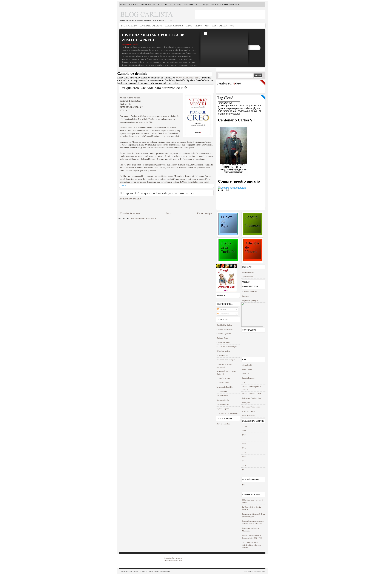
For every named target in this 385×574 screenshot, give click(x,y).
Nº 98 (244, 435)
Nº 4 (243, 469)
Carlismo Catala (222, 338)
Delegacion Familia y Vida (251, 398)
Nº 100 (244, 426)
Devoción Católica (223, 423)
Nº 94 (244, 452)
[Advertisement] (212, 14)
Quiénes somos (247, 276)
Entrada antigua (204, 213)
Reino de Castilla (223, 400)
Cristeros (245, 296)
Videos (198, 25)
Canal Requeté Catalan (225, 329)
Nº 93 (244, 456)
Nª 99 (244, 430)
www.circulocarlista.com (187, 77)
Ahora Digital (247, 365)
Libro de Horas (222, 391)
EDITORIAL (188, 4)
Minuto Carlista (222, 395)
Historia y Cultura (248, 411)
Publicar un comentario (130, 198)
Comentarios (224, 313)
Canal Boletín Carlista (224, 325)
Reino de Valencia (248, 415)
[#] (228, 234)
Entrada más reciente (130, 213)
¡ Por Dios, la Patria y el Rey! (227, 413)
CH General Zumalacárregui (227, 346)
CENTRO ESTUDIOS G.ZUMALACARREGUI (221, 4)
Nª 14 (244, 485)
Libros (123, 185)
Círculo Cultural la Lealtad (251, 393)
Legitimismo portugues (250, 300)
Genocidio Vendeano (249, 291)
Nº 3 (243, 474)
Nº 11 (244, 461)
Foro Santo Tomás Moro (251, 407)
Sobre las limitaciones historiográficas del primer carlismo (251, 545)
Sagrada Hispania (223, 408)
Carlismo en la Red (223, 342)
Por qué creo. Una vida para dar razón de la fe (154, 87)
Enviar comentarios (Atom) (143, 218)
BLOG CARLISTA (146, 14)
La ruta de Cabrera (223, 378)
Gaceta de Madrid (174, 25)
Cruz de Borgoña (248, 378)
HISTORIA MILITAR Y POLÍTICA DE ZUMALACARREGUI (153, 37)
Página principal (248, 272)
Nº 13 (244, 489)
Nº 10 (244, 465)
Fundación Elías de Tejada (226, 359)
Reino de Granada (223, 404)
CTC (232, 25)
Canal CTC (246, 373)
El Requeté (246, 402)
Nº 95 (244, 448)
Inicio (168, 213)
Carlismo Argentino (224, 333)
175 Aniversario (129, 25)
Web (207, 25)
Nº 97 (244, 439)
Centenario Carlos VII (151, 25)
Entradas (222, 309)
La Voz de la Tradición (225, 387)
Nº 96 (244, 443)
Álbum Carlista (219, 25)
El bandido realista (223, 351)
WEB (198, 4)
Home (123, 4)
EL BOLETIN (175, 4)
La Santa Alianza (223, 382)
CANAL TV (162, 4)
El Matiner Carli (222, 355)
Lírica (189, 25)
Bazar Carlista (247, 369)
